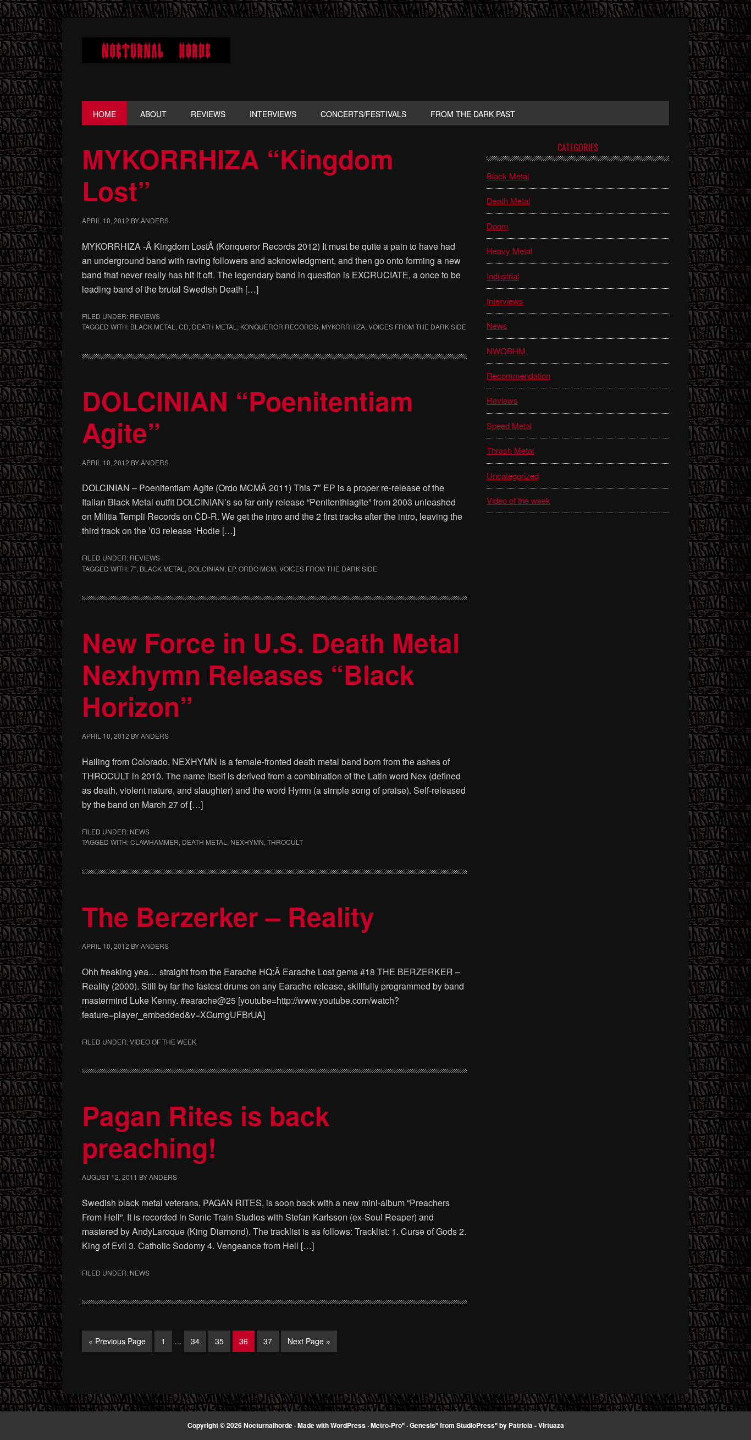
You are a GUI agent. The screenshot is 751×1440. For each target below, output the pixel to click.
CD (184, 326)
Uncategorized (513, 475)
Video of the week (163, 1041)
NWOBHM (506, 350)
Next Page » (308, 1343)
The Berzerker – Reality (228, 916)
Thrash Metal (510, 450)
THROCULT (285, 842)
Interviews (505, 300)
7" (133, 568)
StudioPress (475, 1425)
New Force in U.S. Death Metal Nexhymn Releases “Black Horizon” (271, 673)
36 (247, 1340)
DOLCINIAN (206, 568)
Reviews (145, 316)
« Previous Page (117, 1343)
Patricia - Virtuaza (536, 1425)
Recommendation (518, 375)
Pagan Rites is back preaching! (206, 1131)
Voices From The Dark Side (417, 326)
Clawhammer (154, 842)
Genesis (422, 1425)
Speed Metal (509, 425)
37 (271, 1340)
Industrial (503, 276)
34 (198, 1340)
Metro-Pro (386, 1425)
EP (231, 568)
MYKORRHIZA (343, 326)
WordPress (348, 1425)
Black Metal (152, 326)
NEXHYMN (247, 842)
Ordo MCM (257, 568)
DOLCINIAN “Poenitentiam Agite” (247, 417)
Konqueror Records (279, 326)
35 (222, 1340)
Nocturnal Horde (156, 59)
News (140, 831)
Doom (498, 226)
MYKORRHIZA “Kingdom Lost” (238, 175)
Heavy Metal (509, 250)
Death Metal (214, 326)
